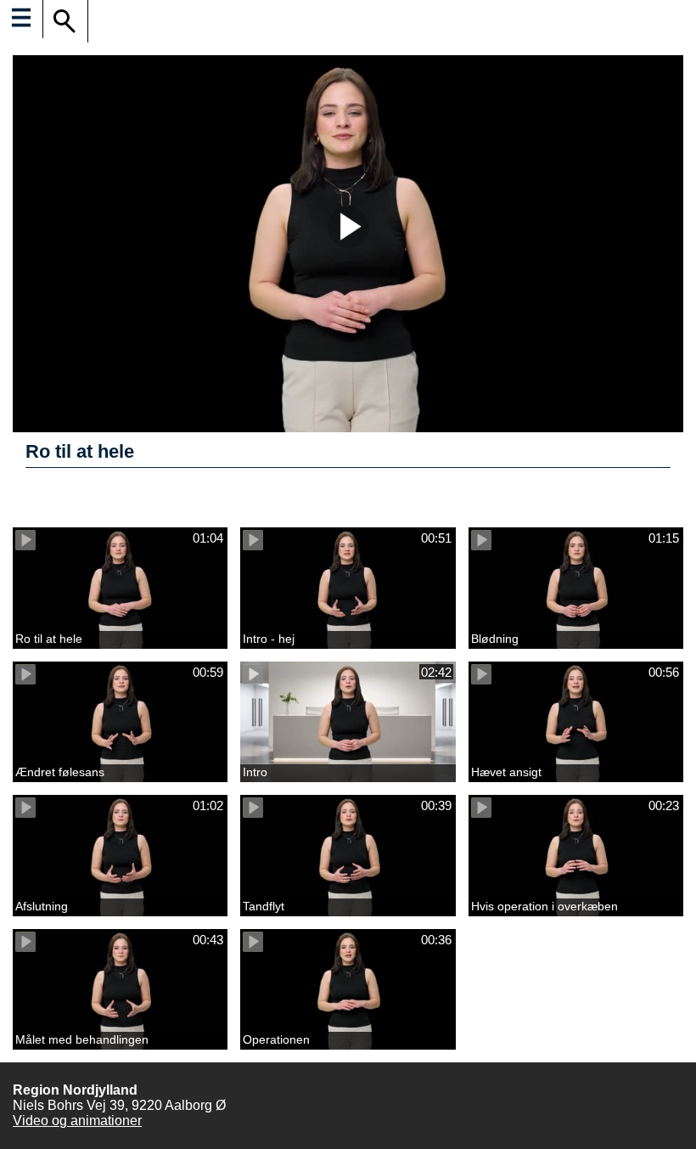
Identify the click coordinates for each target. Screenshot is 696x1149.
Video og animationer (77, 1120)
